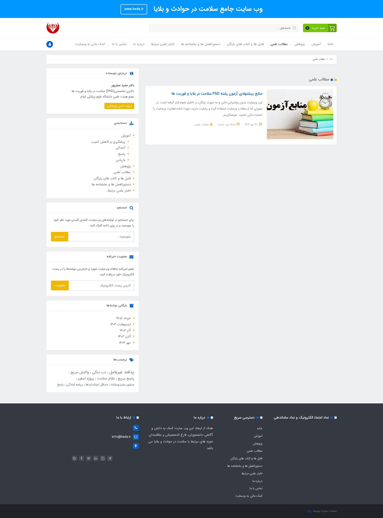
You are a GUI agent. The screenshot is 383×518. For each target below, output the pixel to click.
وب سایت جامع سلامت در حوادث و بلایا (207, 9)
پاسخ (121, 154)
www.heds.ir (133, 9)
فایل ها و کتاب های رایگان (245, 44)
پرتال (310, 511)
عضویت (60, 285)
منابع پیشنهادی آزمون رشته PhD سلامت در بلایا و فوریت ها (217, 94)
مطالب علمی (279, 44)
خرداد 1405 (123, 318)
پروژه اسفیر (85, 378)
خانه (330, 44)
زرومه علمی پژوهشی (119, 106)
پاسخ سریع (125, 378)
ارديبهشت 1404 (120, 324)
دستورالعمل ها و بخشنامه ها (200, 44)
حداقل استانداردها (96, 384)
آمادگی (120, 148)
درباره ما (138, 44)
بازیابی (120, 160)
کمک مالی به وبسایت (90, 44)
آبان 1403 (124, 336)
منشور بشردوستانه (122, 384)
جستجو (60, 236)
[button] (320, 28)
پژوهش (299, 44)
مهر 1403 (125, 342)
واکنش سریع (79, 372)
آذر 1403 (125, 330)
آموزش (316, 44)
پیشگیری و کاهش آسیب (108, 142)
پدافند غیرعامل (121, 372)
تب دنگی (98, 372)
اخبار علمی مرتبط (162, 44)
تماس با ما (119, 44)
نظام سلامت (105, 378)
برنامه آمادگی (74, 384)
